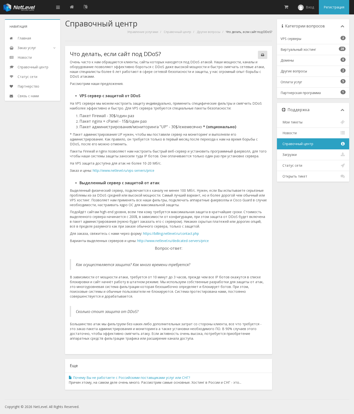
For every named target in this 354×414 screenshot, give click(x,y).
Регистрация (334, 7)
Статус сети (291, 165)
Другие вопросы (208, 32)
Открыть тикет (294, 176)
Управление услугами (142, 32)
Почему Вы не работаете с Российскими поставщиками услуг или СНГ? (131, 377)
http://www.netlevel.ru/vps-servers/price (123, 170)
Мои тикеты (291, 122)
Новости (289, 133)
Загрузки (289, 154)
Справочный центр (177, 32)
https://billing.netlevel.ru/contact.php (171, 233)
